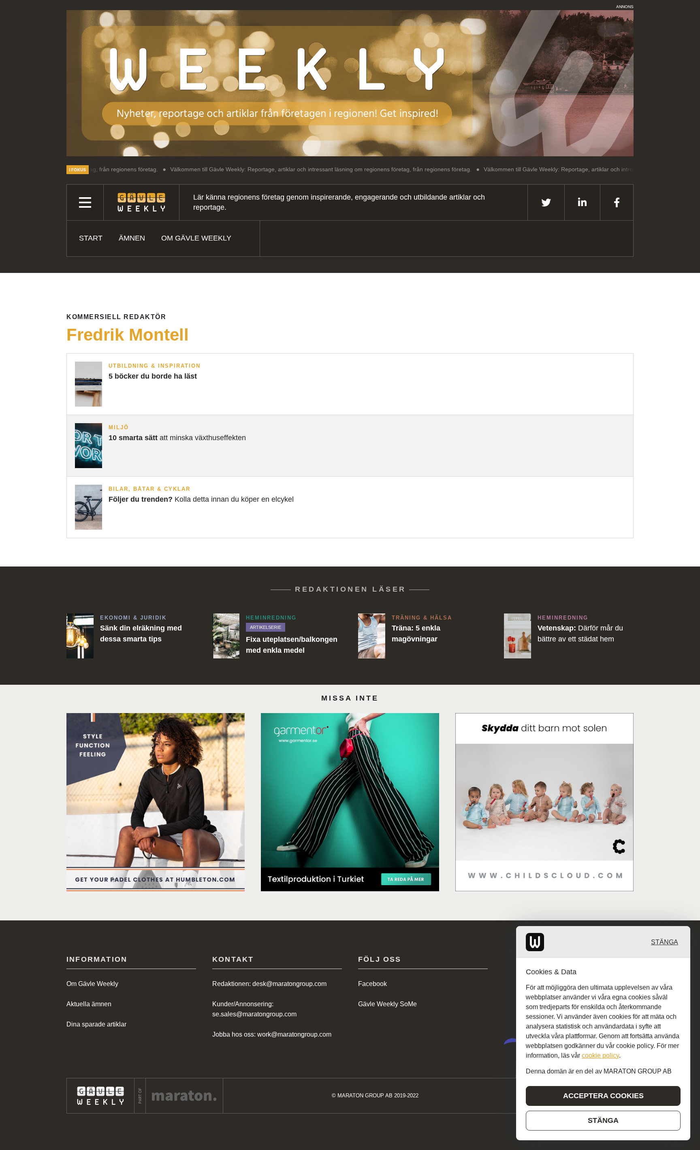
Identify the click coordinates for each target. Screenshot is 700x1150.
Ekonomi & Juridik (133, 618)
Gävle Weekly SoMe (387, 1004)
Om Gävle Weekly (196, 238)
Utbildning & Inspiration (155, 366)
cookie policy (600, 1055)
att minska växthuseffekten (177, 438)
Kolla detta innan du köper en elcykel (201, 499)
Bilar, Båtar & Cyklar (149, 489)
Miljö (119, 427)
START (90, 238)
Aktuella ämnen (88, 1004)
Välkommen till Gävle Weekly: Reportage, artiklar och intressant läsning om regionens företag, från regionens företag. (264, 169)
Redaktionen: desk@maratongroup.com (269, 983)
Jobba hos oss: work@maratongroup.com (271, 1034)
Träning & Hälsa (422, 618)
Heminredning (271, 618)
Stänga (664, 942)
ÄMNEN (132, 238)
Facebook (372, 983)
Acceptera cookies (603, 1096)
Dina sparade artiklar (96, 1024)
